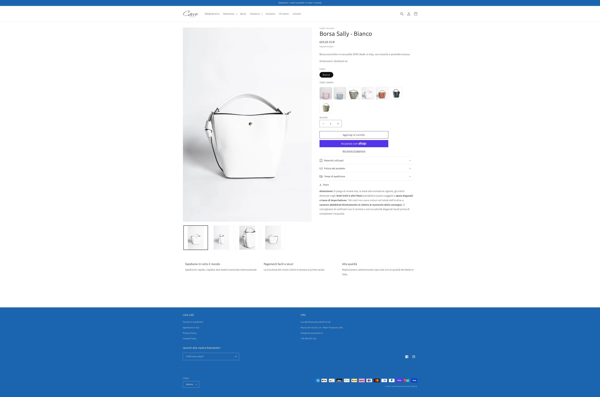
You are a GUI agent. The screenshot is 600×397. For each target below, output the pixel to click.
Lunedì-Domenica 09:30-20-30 (315, 322)
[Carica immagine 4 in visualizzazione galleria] (273, 238)
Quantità (324, 117)
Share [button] (326, 184)
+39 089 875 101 (308, 338)
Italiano (189, 384)
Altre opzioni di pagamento (353, 151)
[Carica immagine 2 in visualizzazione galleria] (221, 238)
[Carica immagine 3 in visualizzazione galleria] (247, 238)
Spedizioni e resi (191, 327)
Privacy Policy (189, 333)
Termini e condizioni (193, 322)
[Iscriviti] (235, 356)
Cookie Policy (189, 338)
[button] (229, 13)
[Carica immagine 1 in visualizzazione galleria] (196, 238)
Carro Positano (396, 386)
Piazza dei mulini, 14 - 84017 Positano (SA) (322, 327)
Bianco (326, 74)
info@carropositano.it (312, 333)
